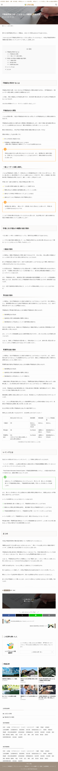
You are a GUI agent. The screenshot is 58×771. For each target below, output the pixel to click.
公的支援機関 (6, 729)
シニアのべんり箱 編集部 (10, 652)
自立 (25, 734)
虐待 (33, 734)
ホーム (5, 766)
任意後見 (47, 727)
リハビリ (23, 727)
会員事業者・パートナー (49, 766)
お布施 (8, 727)
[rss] (30, 763)
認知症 (46, 734)
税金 (17, 734)
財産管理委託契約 (7, 737)
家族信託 (50, 729)
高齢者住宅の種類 (9, 717)
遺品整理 (20, 737)
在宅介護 (28, 729)
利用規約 (10, 766)
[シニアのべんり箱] (29, 4)
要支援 (41, 734)
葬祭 (29, 734)
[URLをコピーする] (49, 615)
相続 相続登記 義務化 (8, 734)
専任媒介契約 (13, 62)
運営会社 (27, 766)
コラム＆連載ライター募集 (36, 766)
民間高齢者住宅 (29, 732)
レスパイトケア (30, 727)
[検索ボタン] (56, 4)
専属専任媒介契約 (14, 64)
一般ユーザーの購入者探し (16, 56)
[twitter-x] (29, 763)
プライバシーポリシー (18, 766)
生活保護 (48, 732)
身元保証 (15, 737)
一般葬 (37, 727)
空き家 (20, 734)
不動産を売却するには (13, 52)
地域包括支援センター (37, 729)
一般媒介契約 (13, 60)
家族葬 (4, 732)
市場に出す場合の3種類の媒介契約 (16, 58)
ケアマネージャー (15, 727)
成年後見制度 (21, 732)
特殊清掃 (42, 732)
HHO (4, 727)
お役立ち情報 (7, 590)
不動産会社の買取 (14, 54)
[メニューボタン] (2, 4)
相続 (53, 732)
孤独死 (44, 729)
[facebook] (27, 763)
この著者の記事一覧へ (36, 652)
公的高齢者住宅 (14, 729)
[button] (8, 615)
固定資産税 (21, 729)
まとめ (9, 69)
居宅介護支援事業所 (12, 732)
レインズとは (10, 67)
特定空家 (37, 732)
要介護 (36, 734)
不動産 (13, 590)
